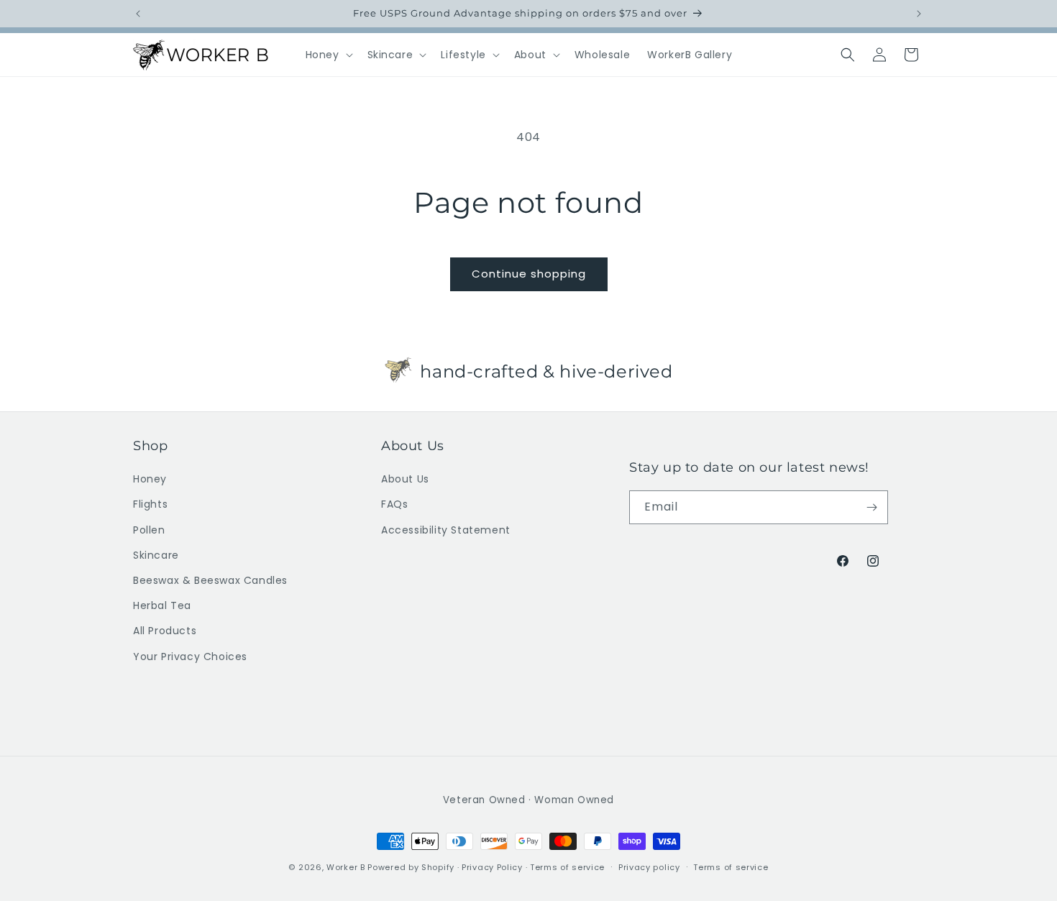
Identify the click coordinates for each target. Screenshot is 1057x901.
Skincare (156, 555)
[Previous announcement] (138, 13)
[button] (328, 55)
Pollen (149, 530)
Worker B (345, 868)
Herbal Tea (162, 605)
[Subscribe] (871, 507)
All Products (164, 630)
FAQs (394, 505)
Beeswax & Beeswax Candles (210, 580)
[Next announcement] (919, 13)
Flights (150, 505)
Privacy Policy (492, 868)
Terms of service (567, 868)
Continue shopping (529, 273)
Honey (150, 479)
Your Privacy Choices (190, 656)
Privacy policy (649, 867)
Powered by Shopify (410, 868)
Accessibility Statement (446, 530)
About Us (405, 479)
